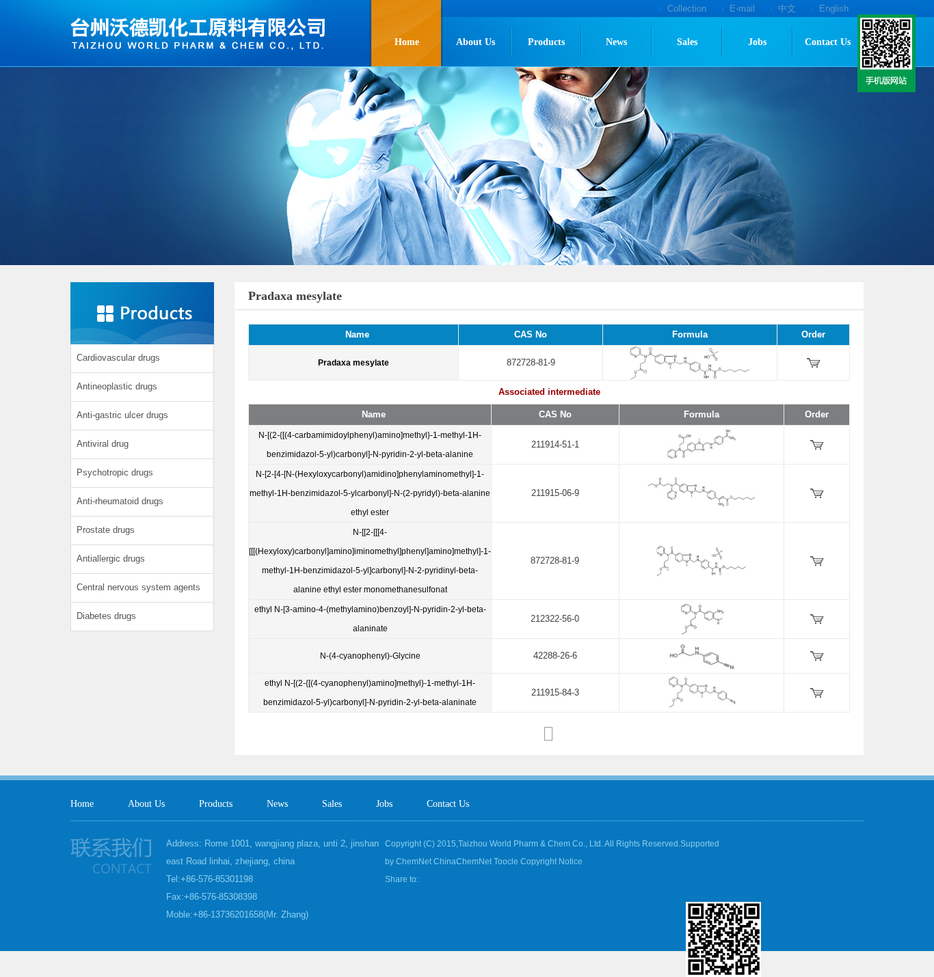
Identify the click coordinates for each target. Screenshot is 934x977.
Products (546, 42)
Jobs (757, 42)
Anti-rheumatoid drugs (120, 501)
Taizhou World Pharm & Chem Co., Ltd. (530, 844)
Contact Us (828, 42)
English (834, 8)
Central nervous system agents (138, 587)
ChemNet (413, 861)
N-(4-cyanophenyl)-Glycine (370, 656)
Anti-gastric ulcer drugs (122, 415)
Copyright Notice (551, 861)
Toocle (506, 861)
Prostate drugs (106, 530)
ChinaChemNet (462, 861)
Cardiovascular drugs (118, 358)
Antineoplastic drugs (117, 386)
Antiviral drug (103, 444)
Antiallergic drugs (111, 558)
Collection (686, 8)
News (616, 42)
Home (407, 42)
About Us (475, 42)
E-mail (742, 8)
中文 (787, 8)
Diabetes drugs (106, 616)
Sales (687, 42)
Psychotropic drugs (115, 472)
